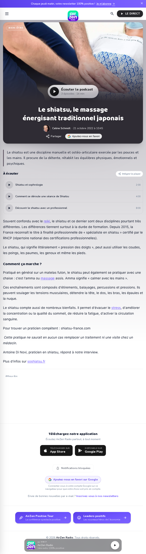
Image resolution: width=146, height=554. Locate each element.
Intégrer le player (131, 173)
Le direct (130, 13)
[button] (73, 545)
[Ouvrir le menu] (7, 13)
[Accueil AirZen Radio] (73, 13)
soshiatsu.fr (36, 361)
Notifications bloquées (73, 468)
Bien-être (16, 27)
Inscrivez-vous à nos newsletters (97, 496)
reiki (47, 221)
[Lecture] (115, 545)
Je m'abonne (106, 4)
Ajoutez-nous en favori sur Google (75, 479)
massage (48, 278)
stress (116, 308)
